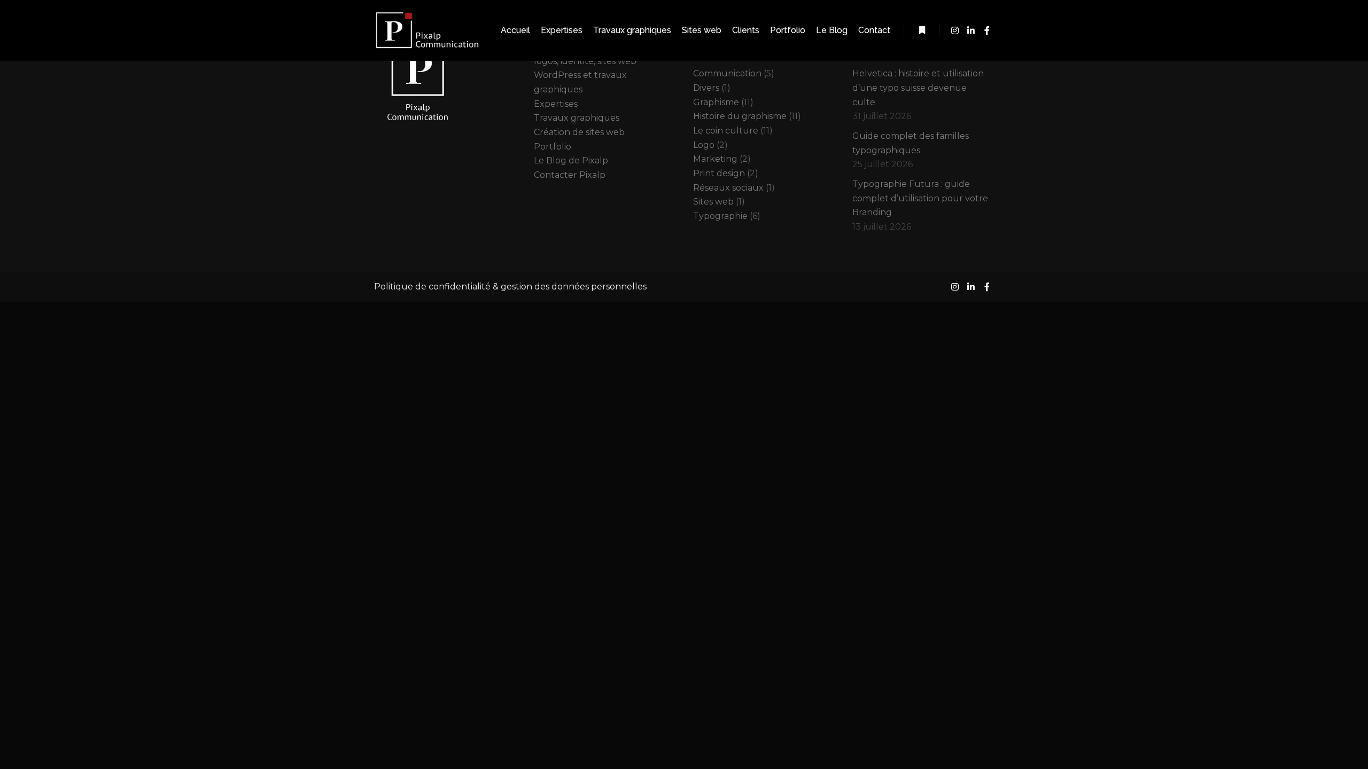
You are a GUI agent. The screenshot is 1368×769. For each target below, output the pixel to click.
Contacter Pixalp (569, 175)
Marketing (715, 159)
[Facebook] (987, 30)
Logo (703, 145)
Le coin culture (725, 130)
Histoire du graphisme (740, 116)
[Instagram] (955, 30)
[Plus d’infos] (921, 30)
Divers (706, 88)
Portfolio (552, 147)
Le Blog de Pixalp (571, 160)
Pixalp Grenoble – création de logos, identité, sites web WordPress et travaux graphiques (597, 68)
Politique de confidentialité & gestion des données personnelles (510, 286)
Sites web (713, 202)
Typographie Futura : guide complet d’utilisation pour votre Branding (920, 198)
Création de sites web (579, 132)
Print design (719, 173)
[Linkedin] (971, 30)
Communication (727, 73)
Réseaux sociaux (728, 188)
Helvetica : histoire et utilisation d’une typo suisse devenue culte (918, 87)
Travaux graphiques (576, 118)
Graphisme (716, 102)
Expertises (556, 104)
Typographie (720, 216)
